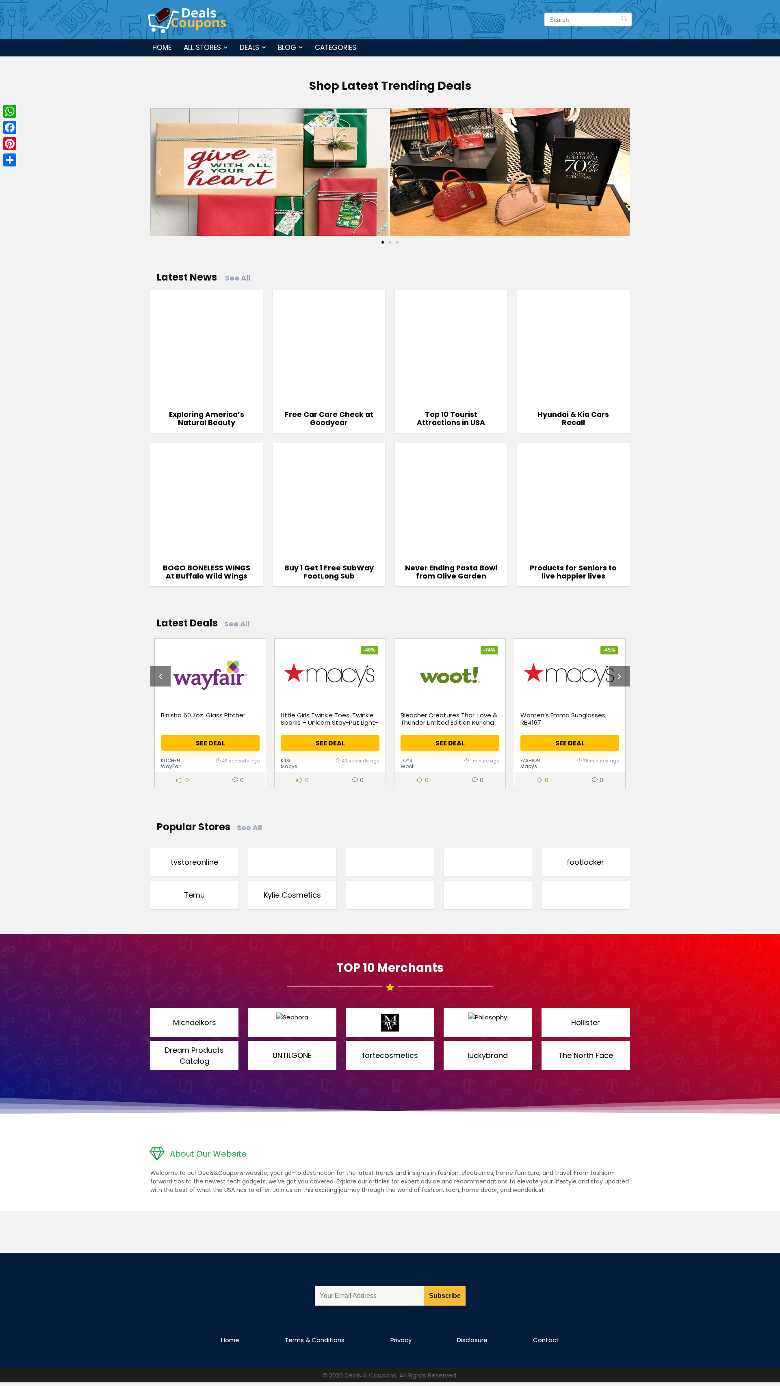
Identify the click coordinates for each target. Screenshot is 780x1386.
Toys (406, 760)
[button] (159, 172)
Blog (287, 47)
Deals (249, 47)
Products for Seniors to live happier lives (573, 572)
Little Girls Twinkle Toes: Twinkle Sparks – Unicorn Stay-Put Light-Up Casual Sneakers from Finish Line (329, 726)
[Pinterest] (10, 144)
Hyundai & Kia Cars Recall (573, 418)
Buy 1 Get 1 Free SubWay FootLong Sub (329, 572)
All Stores (202, 47)
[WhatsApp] (10, 111)
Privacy (401, 1340)
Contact (546, 1340)
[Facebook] (10, 127)
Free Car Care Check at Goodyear (329, 418)
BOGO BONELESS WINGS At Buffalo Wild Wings (206, 572)
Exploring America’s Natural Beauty (206, 418)
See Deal (210, 743)
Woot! (408, 766)
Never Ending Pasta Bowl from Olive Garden (451, 572)
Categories (335, 47)
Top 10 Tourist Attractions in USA (451, 418)
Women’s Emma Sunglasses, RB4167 (563, 719)
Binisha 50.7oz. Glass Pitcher (203, 715)
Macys (289, 766)
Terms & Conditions (314, 1340)
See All (237, 278)
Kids (285, 760)
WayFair (171, 766)
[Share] (10, 160)
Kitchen (170, 760)
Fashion (530, 760)
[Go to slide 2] (390, 242)
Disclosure (472, 1340)
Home (161, 47)
